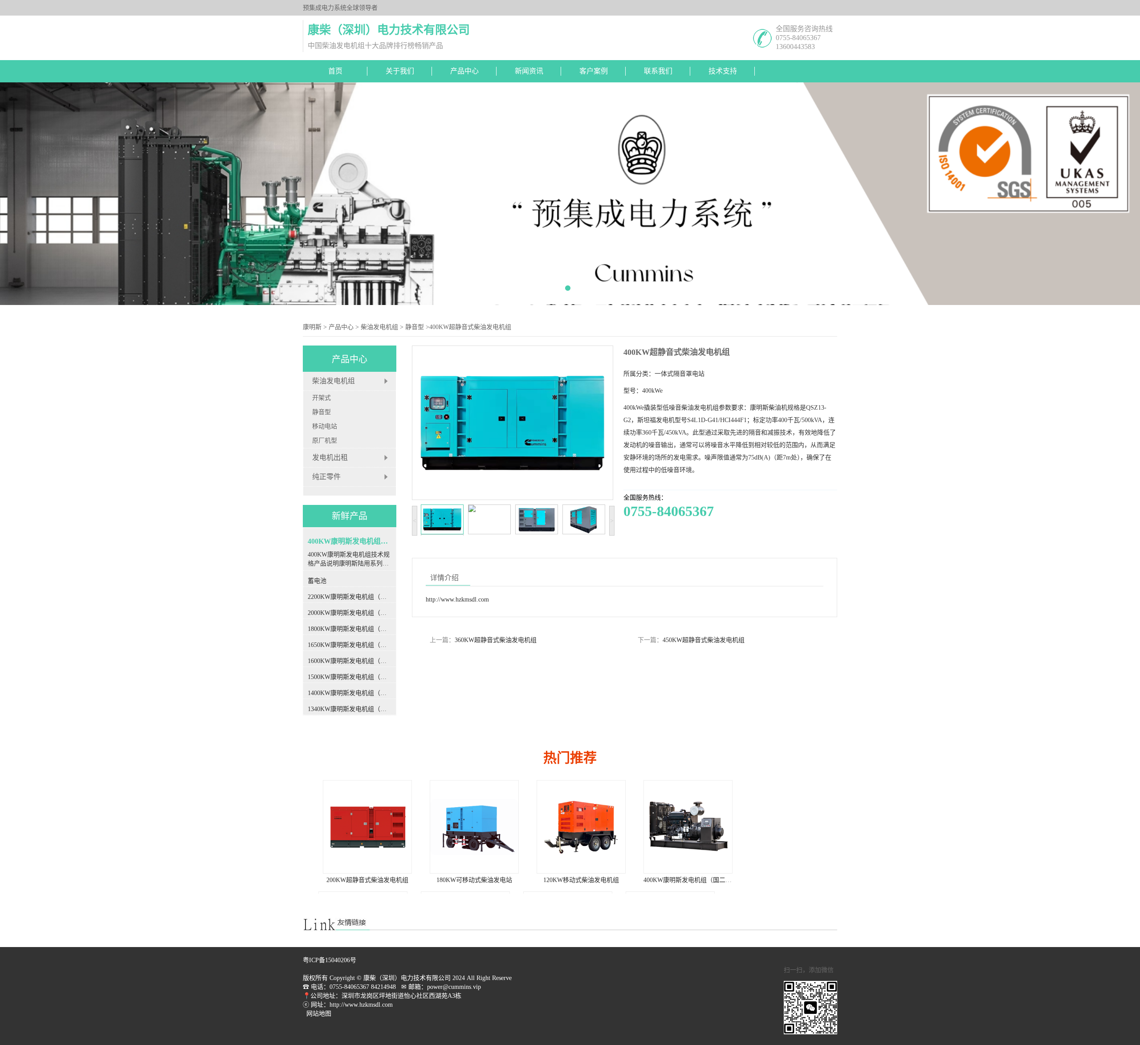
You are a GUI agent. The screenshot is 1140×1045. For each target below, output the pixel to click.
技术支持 (722, 71)
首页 (335, 71)
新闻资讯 (529, 71)
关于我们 (400, 71)
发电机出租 (330, 457)
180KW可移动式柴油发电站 (367, 880)
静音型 (414, 327)
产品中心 (464, 71)
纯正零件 (326, 476)
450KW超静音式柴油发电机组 (704, 640)
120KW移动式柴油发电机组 (474, 880)
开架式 (321, 397)
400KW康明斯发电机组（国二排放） (587, 880)
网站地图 (318, 1013)
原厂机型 (324, 440)
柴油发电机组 (379, 327)
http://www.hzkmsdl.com (457, 599)
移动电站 (324, 426)
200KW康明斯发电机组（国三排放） (689, 880)
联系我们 (658, 71)
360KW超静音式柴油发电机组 (496, 640)
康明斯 (312, 327)
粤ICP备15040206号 (329, 960)
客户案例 (593, 71)
